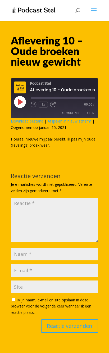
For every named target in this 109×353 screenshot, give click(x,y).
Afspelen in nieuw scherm (69, 121)
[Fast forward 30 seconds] (53, 104)
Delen (90, 113)
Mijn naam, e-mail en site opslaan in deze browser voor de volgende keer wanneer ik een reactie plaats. (51, 306)
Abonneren (70, 113)
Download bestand (27, 121)
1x (43, 104)
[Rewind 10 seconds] (34, 104)
